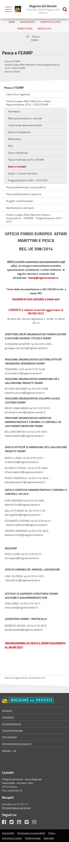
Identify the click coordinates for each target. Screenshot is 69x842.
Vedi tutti (6, 750)
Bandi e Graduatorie (19, 132)
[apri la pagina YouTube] (20, 822)
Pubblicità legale (33, 838)
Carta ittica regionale (18, 94)
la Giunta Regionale (11, 723)
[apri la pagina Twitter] (13, 822)
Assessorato (27, 22)
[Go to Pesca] (34, 700)
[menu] (8, 9)
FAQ (10, 146)
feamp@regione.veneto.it (43, 278)
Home (12, 22)
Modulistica (45, 28)
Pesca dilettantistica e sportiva (23, 194)
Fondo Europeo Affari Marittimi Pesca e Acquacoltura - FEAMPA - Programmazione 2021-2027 (34, 218)
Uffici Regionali (9, 736)
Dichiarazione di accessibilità (31, 833)
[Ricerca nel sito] (65, 9)
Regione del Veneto (43, 9)
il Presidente (8, 717)
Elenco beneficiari (18, 153)
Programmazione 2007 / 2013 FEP (28, 180)
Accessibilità (8, 833)
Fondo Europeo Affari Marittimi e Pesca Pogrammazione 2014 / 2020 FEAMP (28, 102)
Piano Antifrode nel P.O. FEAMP (26, 159)
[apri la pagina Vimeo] (28, 822)
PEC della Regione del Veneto (16, 807)
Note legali (49, 838)
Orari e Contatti (12, 71)
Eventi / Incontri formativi (23, 173)
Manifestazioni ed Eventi (20, 208)
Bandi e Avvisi (24, 28)
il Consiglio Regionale (12, 730)
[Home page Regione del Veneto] (18, 9)
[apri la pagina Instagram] (35, 822)
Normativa (14, 111)
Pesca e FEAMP (12, 61)
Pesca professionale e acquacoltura (26, 187)
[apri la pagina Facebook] (5, 822)
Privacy (51, 833)
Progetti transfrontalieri (19, 201)
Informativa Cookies (12, 838)
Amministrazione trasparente (16, 743)
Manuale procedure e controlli (25, 118)
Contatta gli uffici (50, 22)
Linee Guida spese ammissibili (25, 125)
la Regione (7, 710)
